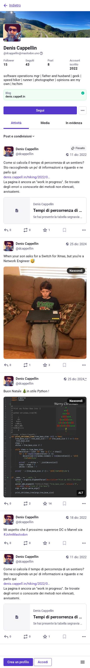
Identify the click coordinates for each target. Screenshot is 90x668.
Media (45, 123)
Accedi (43, 662)
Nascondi (76, 270)
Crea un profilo (18, 662)
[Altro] (84, 230)
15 (5, 65)
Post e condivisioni (17, 136)
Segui (40, 110)
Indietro (15, 5)
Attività (16, 123)
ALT (80, 492)
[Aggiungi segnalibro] (64, 230)
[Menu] (83, 110)
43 (27, 65)
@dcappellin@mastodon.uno (21, 53)
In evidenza (74, 123)
